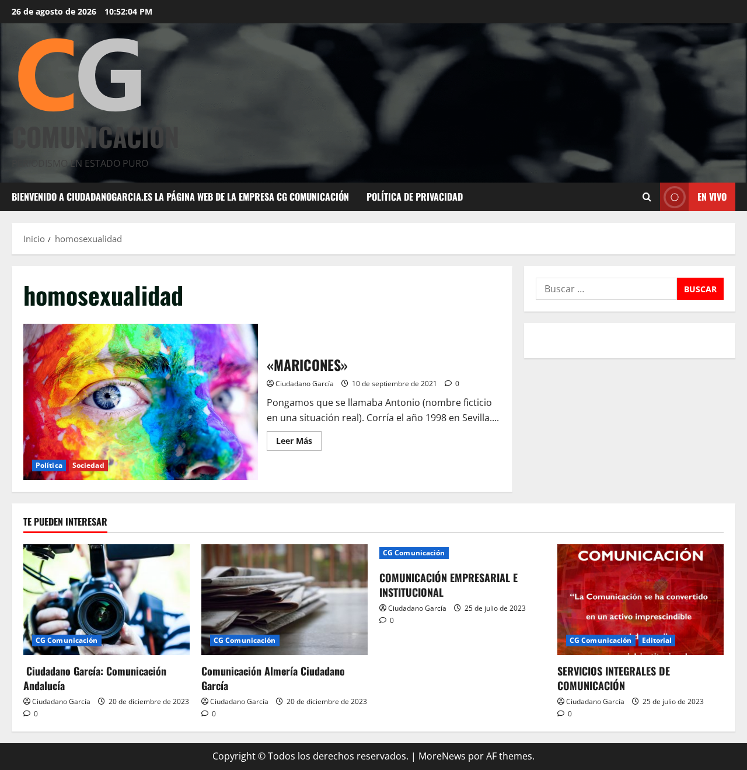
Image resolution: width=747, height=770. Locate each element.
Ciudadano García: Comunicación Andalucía (94, 678)
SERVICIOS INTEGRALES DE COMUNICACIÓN (613, 678)
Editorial (657, 640)
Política (49, 465)
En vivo (712, 197)
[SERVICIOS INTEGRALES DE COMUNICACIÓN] (640, 599)
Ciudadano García (304, 383)
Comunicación (95, 136)
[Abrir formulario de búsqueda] (647, 197)
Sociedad (88, 465)
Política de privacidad (414, 197)
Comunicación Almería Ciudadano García (273, 678)
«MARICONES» (140, 402)
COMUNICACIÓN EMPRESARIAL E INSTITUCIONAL (448, 585)
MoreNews (442, 756)
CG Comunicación (67, 640)
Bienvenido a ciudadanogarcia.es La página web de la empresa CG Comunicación (180, 197)
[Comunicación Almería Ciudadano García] (284, 599)
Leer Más (299, 443)
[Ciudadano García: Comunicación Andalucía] (106, 599)
